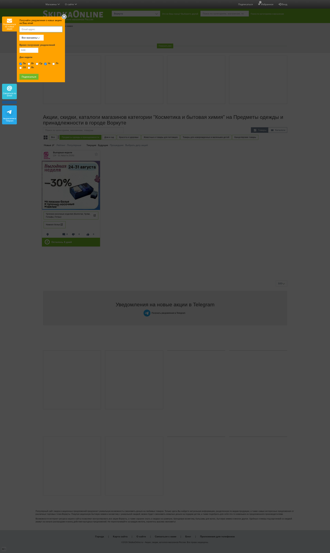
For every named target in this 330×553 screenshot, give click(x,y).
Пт (57, 63)
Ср (40, 63)
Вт (32, 63)
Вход (284, 4)
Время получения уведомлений (37, 45)
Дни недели (25, 57)
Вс (32, 67)
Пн (24, 63)
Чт (49, 63)
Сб (24, 67)
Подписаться (245, 4)
